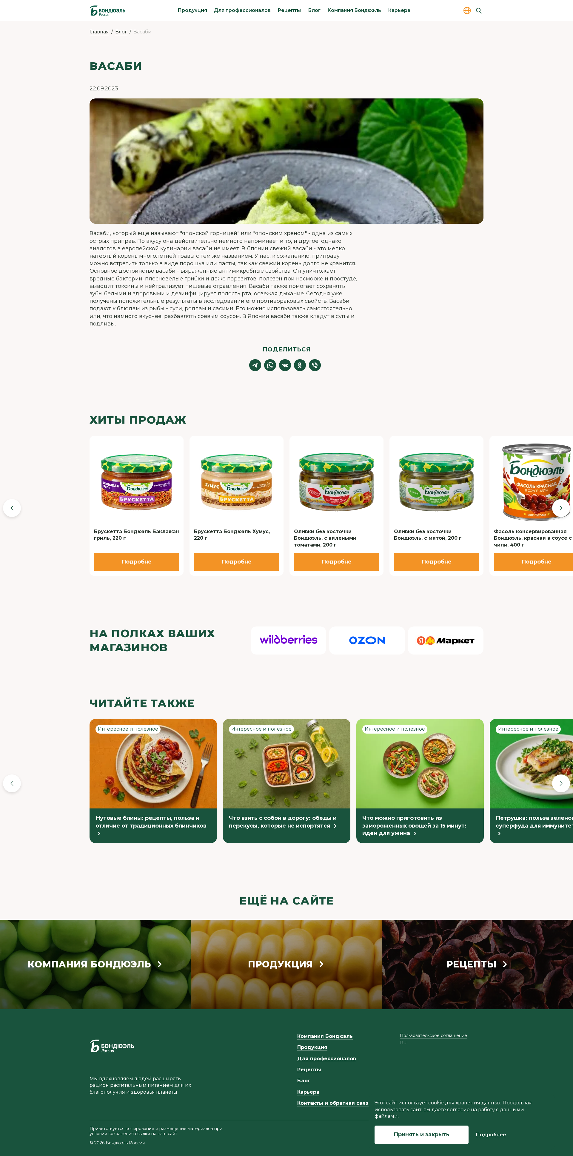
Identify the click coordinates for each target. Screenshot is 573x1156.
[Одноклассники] (300, 365)
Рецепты (289, 10)
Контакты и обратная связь (334, 1103)
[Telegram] (255, 365)
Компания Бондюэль (354, 10)
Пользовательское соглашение (433, 1035)
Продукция (192, 10)
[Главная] (107, 10)
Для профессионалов (242, 10)
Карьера (399, 10)
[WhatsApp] (270, 365)
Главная (99, 32)
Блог (314, 10)
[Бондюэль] (112, 1046)
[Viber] (315, 365)
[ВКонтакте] (285, 365)
